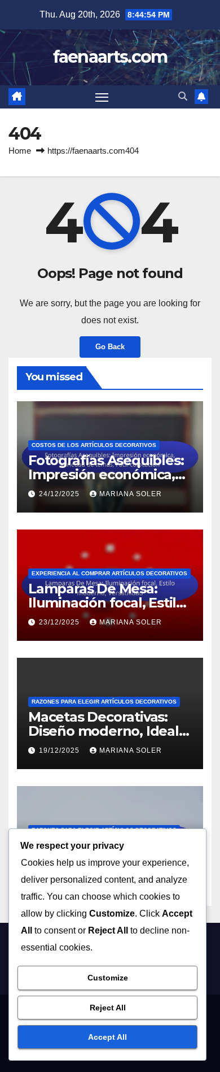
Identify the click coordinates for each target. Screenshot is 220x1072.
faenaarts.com (110, 56)
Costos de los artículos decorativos (94, 445)
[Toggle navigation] (102, 97)
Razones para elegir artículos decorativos (104, 701)
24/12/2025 (60, 494)
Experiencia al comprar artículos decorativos (109, 573)
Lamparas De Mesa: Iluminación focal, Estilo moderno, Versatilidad (106, 602)
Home (19, 150)
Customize (107, 977)
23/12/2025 (60, 622)
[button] (182, 96)
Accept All (107, 1036)
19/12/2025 (60, 750)
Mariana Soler (130, 494)
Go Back (110, 346)
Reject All (108, 1007)
